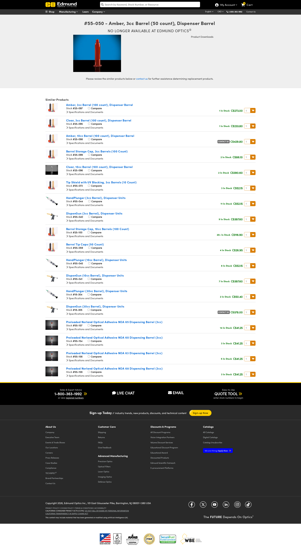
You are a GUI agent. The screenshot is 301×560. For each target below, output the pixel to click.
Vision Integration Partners (162, 437)
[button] (237, 11)
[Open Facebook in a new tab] (191, 505)
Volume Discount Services (161, 442)
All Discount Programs (160, 432)
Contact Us (251, 11)
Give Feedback (104, 447)
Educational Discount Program (164, 447)
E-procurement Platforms (161, 468)
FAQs (100, 442)
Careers (49, 452)
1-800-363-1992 (235, 11)
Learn (85, 11)
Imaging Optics (105, 476)
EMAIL (178, 392)
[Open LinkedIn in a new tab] (226, 505)
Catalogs (208, 432)
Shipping (102, 432)
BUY (253, 110)
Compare (96, 108)
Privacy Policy (52, 508)
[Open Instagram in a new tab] (237, 505)
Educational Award (159, 452)
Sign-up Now (200, 413)
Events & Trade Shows (55, 442)
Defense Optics (105, 481)
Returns (101, 437)
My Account (227, 5)
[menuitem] (53, 12)
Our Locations (51, 447)
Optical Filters (104, 466)
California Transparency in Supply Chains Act (66, 513)
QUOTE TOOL (226, 393)
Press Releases (52, 457)
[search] (150, 4)
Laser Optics (103, 471)
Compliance (50, 468)
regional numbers (75, 397)
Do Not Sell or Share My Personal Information (107, 511)
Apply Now (216, 450)
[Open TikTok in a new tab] (248, 505)
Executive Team (52, 437)
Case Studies (51, 462)
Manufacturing (67, 11)
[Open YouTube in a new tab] (214, 505)
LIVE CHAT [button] (126, 393)
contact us (142, 78)
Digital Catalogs (210, 437)
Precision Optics (105, 461)
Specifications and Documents (85, 112)
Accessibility (100, 508)
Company (97, 11)
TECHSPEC (51, 473)
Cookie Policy (67, 508)
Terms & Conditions (84, 508)
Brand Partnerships (54, 478)
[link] (248, 2)
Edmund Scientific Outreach (162, 462)
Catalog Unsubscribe (212, 442)
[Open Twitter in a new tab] (203, 505)
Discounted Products (159, 457)
